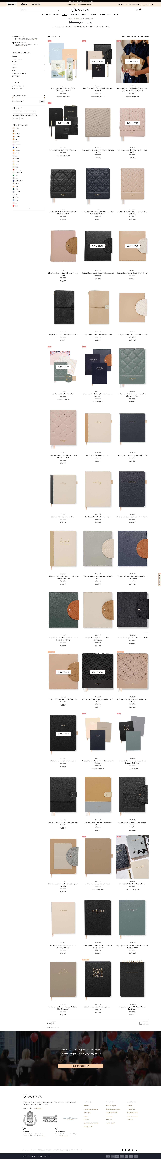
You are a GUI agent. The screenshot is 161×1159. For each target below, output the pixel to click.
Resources (74, 15)
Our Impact (48, 1150)
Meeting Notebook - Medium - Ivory (97, 517)
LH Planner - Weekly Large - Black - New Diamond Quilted (63, 213)
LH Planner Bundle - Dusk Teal (63, 394)
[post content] (63, 61)
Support (115, 15)
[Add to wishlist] (77, 42)
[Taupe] (13, 158)
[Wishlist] (137, 10)
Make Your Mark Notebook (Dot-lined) (132, 884)
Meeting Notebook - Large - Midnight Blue (132, 455)
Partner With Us (110, 1123)
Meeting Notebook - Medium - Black (63, 761)
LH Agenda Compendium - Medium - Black (132, 638)
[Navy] (13, 147)
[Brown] (13, 131)
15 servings (16, 118)
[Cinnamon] (13, 136)
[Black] (13, 197)
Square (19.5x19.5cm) (18, 115)
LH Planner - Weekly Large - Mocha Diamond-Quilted (132, 700)
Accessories (15, 64)
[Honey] (13, 139)
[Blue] (13, 200)
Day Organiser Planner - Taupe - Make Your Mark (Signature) (63, 1008)
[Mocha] (13, 183)
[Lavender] (13, 144)
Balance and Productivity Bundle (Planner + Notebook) (98, 395)
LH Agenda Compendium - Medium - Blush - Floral (63, 274)
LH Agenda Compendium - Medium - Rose (63, 699)
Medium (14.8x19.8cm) (29, 112)
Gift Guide (102, 15)
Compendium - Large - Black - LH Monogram (98, 273)
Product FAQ (131, 1109)
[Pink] (13, 203)
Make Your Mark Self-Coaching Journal (97, 1007)
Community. (38, 1108)
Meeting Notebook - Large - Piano (63, 517)
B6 (22, 118)
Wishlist (129, 1105)
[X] (144, 4)
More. (43, 1135)
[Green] (13, 175)
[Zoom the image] (12, 4)
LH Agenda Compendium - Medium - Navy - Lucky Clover (132, 577)
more (35, 39)
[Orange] (13, 150)
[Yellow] (13, 164)
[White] (13, 194)
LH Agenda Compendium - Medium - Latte (132, 334)
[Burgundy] (13, 169)
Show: (124, 36)
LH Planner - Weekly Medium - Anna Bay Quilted (98, 823)
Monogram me (16, 76)
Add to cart (64, 81)
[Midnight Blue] (13, 181)
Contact (79, 1150)
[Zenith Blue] (13, 192)
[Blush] (13, 128)
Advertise (109, 1119)
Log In (129, 4)
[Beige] (13, 167)
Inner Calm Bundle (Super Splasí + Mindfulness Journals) (63, 89)
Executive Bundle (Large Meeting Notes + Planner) (97, 89)
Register (136, 4)
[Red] (13, 206)
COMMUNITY (75, 4)
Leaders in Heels (16, 86)
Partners (40, 1150)
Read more (99, 81)
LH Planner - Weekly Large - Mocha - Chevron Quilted (98, 151)
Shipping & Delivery (132, 1112)
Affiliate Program (111, 1105)
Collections (46, 15)
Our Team (33, 1150)
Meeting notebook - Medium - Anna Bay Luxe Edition (63, 885)
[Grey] (13, 178)
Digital (14, 70)
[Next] (147, 1023)
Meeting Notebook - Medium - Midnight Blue (132, 517)
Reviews (93, 15)
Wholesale (109, 1116)
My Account (121, 4)
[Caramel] (13, 133)
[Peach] (13, 153)
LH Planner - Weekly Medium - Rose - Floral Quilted (132, 213)
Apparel (14, 67)
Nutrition (14, 61)
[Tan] (13, 186)
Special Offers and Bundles (19, 73)
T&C (23, 45)
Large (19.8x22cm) (17, 112)
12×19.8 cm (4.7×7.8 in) (31, 115)
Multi (29, 208)
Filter (42, 101)
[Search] (58, 10)
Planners (14, 56)
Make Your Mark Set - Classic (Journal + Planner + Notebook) (132, 762)
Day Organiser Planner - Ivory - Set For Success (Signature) (63, 946)
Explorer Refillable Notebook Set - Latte (98, 334)
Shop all (64, 15)
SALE (109, 15)
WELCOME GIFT (159, 581)
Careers (56, 1150)
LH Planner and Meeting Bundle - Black (63, 150)
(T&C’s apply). (64, 1135)
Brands (55, 15)
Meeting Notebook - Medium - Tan (98, 884)
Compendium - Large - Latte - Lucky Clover (132, 273)
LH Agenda (15, 89)
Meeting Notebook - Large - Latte (97, 455)
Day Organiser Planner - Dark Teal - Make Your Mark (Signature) (132, 946)
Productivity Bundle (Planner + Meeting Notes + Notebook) (98, 762)
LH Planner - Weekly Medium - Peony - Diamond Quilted (63, 456)
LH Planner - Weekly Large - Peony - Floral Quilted (132, 151)
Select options (133, 877)
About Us (84, 15)
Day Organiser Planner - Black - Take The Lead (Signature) (97, 946)
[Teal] (13, 189)
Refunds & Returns (132, 1116)
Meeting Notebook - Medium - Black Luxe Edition (132, 823)
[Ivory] (13, 142)
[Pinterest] (147, 4)
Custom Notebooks (111, 1112)
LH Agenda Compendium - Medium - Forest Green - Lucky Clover (63, 639)
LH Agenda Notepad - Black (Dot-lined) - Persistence (132, 1008)
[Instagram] (149, 4)
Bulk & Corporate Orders (113, 1109)
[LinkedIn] (152, 4)
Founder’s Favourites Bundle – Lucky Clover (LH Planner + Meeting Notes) (132, 89)
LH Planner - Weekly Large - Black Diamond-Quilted (97, 700)
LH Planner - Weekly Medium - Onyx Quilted (63, 822)
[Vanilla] (13, 161)
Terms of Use (64, 1150)
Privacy (72, 1150)
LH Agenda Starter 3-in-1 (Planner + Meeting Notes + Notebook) (63, 577)
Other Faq (130, 1119)
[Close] (159, 575)
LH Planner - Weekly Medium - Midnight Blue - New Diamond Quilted (98, 213)
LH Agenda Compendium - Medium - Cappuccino (98, 639)
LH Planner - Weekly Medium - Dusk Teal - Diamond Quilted (132, 395)
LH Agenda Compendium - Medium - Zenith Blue (98, 577)
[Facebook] (141, 4)
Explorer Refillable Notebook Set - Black (63, 334)
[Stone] (13, 156)
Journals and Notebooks (18, 59)
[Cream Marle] (13, 172)
